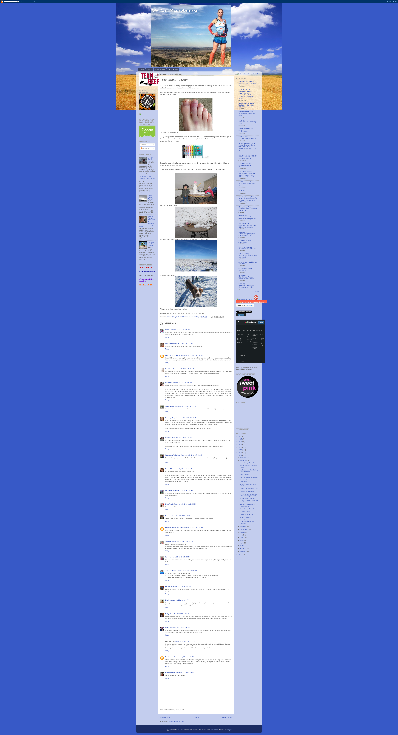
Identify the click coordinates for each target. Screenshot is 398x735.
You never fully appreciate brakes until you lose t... (248, 495)
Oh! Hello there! (151, 158)
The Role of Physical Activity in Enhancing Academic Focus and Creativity (247, 200)
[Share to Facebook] (221, 317)
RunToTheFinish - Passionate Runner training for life (245, 91)
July (241, 535)
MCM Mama (242, 215)
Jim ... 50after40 (170, 571)
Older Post (227, 717)
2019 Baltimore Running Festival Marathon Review (246, 278)
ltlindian (168, 437)
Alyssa (167, 586)
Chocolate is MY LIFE (246, 269)
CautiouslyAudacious (173, 455)
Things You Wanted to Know (249, 488)
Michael (168, 469)
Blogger (229, 730)
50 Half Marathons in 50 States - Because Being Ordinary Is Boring (246, 145)
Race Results (173, 70)
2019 (240, 436)
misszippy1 (242, 232)
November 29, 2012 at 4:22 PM (182, 516)
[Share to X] (219, 317)
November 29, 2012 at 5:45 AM (183, 369)
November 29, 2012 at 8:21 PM (181, 586)
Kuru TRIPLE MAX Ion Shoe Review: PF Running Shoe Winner (247, 96)
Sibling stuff (242, 270)
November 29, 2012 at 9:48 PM (178, 600)
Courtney (168, 343)
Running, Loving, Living (247, 197)
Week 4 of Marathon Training (151, 243)
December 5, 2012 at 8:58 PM (185, 672)
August (242, 532)
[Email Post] (211, 317)
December (244, 458)
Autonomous (242, 192)
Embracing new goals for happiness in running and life (247, 217)
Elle (166, 600)
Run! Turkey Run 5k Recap (249, 477)
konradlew (214, 730)
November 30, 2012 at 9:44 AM (180, 627)
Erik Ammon (169, 657)
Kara (166, 557)
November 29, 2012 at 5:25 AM (179, 330)
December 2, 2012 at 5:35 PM (184, 657)
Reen (167, 330)
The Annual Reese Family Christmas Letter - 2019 (246, 286)
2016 (240, 444)
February (243, 548)
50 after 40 (242, 275)
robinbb (168, 382)
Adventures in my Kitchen (247, 262)
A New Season (242, 242)
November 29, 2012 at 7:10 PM (179, 557)
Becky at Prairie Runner (173, 527)
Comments (145, 148)
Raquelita (168, 490)
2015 (240, 447)
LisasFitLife (169, 504)
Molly (167, 614)
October (243, 526)
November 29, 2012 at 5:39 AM (192, 355)
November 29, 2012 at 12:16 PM (185, 504)
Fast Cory (241, 284)
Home (142, 70)
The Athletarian (243, 223)
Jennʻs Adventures (245, 247)
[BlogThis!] (217, 317)
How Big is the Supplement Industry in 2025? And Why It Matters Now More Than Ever (247, 175)
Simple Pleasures (245, 517)
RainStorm (169, 369)
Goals (150, 70)
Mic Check (241, 167)
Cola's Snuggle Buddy (247, 514)
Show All (257, 291)
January (243, 551)
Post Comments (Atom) (176, 721)
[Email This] (215, 317)
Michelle (168, 516)
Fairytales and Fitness (246, 81)
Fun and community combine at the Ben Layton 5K (247, 157)
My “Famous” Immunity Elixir (247, 249)
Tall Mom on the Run (245, 182)
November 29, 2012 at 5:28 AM (182, 343)
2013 (240, 452)
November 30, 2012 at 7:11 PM (184, 641)
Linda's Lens (243, 137)
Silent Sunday (244, 474)
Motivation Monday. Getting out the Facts (249, 470)
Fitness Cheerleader (245, 111)
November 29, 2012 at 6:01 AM (181, 382)
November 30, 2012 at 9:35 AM (180, 614)
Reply (167, 337)
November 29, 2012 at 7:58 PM (187, 571)
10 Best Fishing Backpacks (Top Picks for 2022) (246, 234)
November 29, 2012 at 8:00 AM (181, 469)
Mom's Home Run (244, 207)
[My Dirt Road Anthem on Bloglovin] (245, 306)
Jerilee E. (168, 541)
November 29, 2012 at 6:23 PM (192, 527)
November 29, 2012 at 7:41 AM (182, 437)
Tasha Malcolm (170, 406)
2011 (240, 554)
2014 (240, 450)
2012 (240, 455)
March (242, 545)
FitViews (241, 190)
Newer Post (165, 717)
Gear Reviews (160, 70)
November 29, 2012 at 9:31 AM (183, 490)
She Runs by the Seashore (247, 155)
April (242, 543)
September (244, 529)
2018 (240, 439)
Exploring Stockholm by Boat (247, 138)
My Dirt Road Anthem (174, 10)
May (241, 540)
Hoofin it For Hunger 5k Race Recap (247, 505)
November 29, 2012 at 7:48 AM (191, 455)
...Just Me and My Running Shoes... (244, 164)
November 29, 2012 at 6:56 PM (182, 541)
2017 (240, 441)
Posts (144, 144)
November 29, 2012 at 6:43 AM (186, 406)
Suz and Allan (170, 672)
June (242, 537)
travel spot (242, 120)
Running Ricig (170, 418)
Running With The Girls (173, 355)
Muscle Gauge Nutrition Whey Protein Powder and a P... (249, 500)
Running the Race (244, 240)
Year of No (241, 264)
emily (167, 627)
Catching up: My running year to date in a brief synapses (147, 178)
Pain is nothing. (244, 253)
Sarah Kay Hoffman (245, 172)
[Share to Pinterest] (223, 317)
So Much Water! (243, 132)
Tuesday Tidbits (245, 512)
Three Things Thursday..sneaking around (247, 521)
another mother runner (246, 103)
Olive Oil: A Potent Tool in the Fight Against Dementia (247, 226)
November (244, 460)
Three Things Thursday (151, 197)
